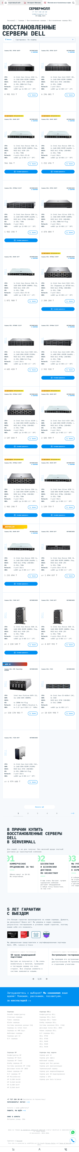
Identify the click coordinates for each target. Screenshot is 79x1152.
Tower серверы (13, 1020)
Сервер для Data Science (50, 1079)
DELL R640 (44, 1041)
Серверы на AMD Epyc (16, 1030)
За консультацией (17, 1001)
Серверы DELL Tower (48, 1020)
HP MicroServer (13, 1077)
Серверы (10, 1012)
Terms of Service (65, 1143)
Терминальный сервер (48, 1069)
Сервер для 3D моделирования (52, 1074)
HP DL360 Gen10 (13, 1082)
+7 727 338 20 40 (39, 12)
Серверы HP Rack (14, 1058)
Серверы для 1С (13, 1036)
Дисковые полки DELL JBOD (51, 1028)
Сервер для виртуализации (51, 1066)
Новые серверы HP (14, 1071)
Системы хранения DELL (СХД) (52, 1025)
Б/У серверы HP (13, 1074)
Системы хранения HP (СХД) (19, 1066)
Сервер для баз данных (49, 1063)
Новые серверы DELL (48, 1030)
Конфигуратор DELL (47, 1014)
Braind (19, 1141)
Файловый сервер (47, 1060)
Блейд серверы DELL (48, 1022)
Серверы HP (12, 1052)
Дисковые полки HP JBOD (17, 1069)
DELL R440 (44, 1044)
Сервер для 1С (46, 1055)
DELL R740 (44, 1039)
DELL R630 (44, 1047)
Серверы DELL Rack (47, 1017)
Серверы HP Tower (14, 1060)
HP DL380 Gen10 (13, 1079)
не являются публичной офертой (33, 1130)
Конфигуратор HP (14, 1055)
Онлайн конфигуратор (16, 1014)
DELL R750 (44, 1036)
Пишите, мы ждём (14, 1110)
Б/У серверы (12, 1039)
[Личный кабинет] (39, 1149)
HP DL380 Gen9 (13, 1085)
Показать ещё (39, 807)
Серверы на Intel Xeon (17, 1028)
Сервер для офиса (47, 1058)
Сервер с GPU (45, 1077)
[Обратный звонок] (65, 1149)
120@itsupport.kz (39, 14)
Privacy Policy (50, 1143)
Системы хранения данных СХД (20, 1025)
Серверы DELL (45, 1012)
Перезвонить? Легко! (16, 1102)
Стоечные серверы (14, 1017)
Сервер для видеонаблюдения (52, 1071)
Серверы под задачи (48, 1052)
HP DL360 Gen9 (13, 1087)
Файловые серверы (14, 1033)
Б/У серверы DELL (47, 1033)
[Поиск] (73, 2)
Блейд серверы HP (14, 1063)
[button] (44, 39)
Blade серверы (13, 1022)
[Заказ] (13, 1149)
